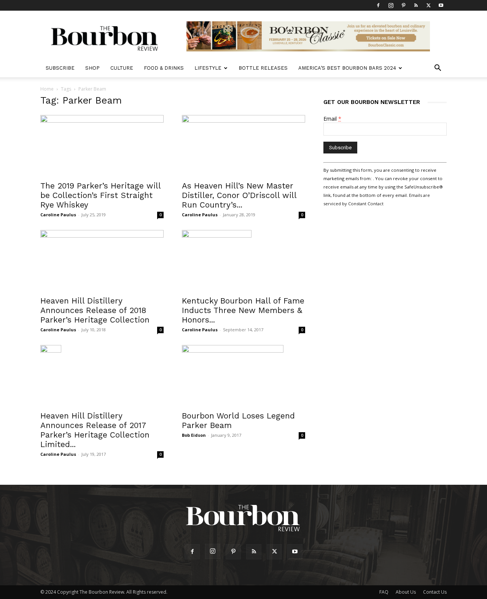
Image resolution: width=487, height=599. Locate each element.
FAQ (383, 592)
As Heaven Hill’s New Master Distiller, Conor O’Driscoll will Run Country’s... (239, 195)
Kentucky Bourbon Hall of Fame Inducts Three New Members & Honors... (243, 310)
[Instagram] (390, 5)
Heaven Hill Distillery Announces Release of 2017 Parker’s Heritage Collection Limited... (95, 430)
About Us (406, 592)
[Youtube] (441, 5)
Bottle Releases (263, 68)
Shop (92, 68)
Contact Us (435, 592)
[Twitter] (428, 5)
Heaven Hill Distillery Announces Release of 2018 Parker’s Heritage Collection (95, 310)
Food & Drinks (164, 68)
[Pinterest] (403, 5)
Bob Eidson (194, 435)
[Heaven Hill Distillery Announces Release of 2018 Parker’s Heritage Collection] (102, 260)
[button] (437, 68)
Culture (121, 68)
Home (47, 89)
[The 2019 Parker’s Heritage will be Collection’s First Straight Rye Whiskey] (102, 145)
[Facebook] (378, 5)
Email (332, 118)
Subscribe (60, 68)
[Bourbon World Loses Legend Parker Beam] (243, 375)
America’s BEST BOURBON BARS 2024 (347, 68)
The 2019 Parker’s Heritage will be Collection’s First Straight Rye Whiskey (100, 195)
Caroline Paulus (58, 214)
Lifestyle (207, 68)
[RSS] (416, 5)
